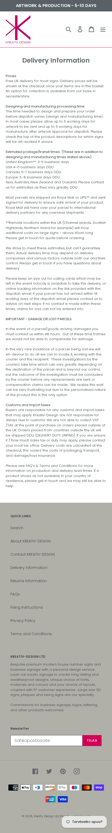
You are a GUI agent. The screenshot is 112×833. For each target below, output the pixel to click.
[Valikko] (103, 29)
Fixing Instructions (26, 607)
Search (16, 527)
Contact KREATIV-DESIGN (32, 554)
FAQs (15, 594)
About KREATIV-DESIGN (30, 541)
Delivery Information (28, 567)
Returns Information (28, 580)
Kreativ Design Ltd (47, 816)
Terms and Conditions (31, 633)
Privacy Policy (22, 620)
